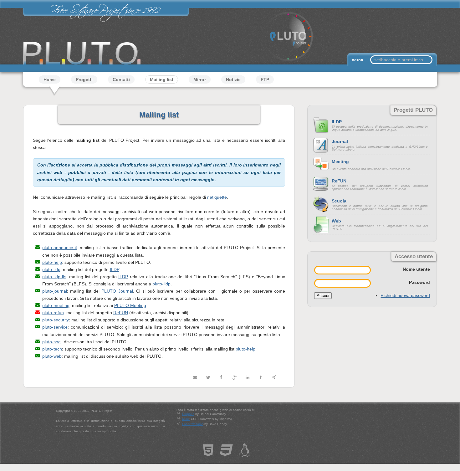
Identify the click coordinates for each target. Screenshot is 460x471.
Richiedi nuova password (405, 295)
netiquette (217, 197)
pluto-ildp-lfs (54, 276)
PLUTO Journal (117, 291)
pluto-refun (53, 312)
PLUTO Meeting (130, 305)
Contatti (121, 79)
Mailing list (161, 79)
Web (336, 220)
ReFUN (120, 312)
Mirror (199, 79)
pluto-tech (52, 348)
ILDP (114, 269)
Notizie (233, 79)
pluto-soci (51, 341)
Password (419, 282)
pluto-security (55, 319)
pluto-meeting (55, 305)
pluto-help (52, 262)
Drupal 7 (188, 414)
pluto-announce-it (59, 247)
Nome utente (416, 269)
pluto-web (52, 356)
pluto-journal (54, 291)
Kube (186, 419)
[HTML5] (208, 453)
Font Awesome (192, 424)
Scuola (339, 200)
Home (49, 79)
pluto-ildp (51, 269)
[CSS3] (226, 453)
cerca (358, 59)
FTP (265, 79)
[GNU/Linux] (244, 453)
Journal (340, 141)
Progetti (84, 79)
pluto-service (55, 327)
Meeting (340, 161)
